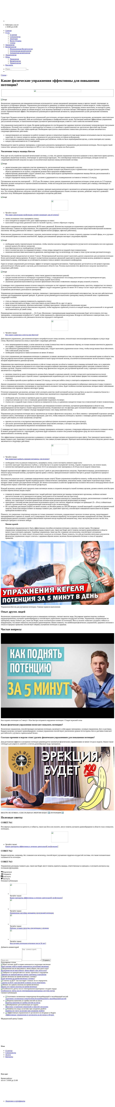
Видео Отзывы (15, 41)
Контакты (9, 65)
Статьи (12, 43)
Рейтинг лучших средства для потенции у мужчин (29, 928)
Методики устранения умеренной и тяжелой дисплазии (26, 1007)
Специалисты (15, 37)
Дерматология (10, 55)
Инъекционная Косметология (21, 49)
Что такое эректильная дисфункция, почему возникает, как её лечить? (32, 215)
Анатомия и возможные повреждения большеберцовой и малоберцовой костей (35, 999)
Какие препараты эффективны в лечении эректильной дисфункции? (31, 846)
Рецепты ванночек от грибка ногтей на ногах (22, 1003)
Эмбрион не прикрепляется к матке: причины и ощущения (23, 974)
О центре (13, 35)
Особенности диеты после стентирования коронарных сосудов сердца (28, 991)
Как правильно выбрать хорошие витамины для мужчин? (27, 459)
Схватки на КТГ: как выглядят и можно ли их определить (23, 983)
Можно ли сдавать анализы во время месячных (19, 987)
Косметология (10, 47)
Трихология (9, 45)
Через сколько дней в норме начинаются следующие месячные (25, 966)
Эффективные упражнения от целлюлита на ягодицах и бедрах (29, 1015)
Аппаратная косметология (20, 53)
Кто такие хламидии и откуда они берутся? (21, 335)
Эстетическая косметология (20, 51)
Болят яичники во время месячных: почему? (18, 979)
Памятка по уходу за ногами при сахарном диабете (24, 1011)
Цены (7, 57)
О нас (7, 33)
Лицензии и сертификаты (15, 1101)
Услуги (8, 1055)
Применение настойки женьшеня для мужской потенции (32, 913)
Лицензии (14, 39)
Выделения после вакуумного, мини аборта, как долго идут (24, 970)
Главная (8, 31)
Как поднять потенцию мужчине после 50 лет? (28, 943)
